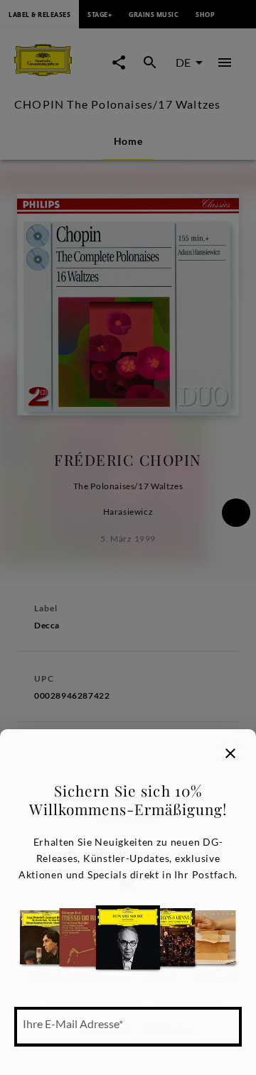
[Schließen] (230, 753)
